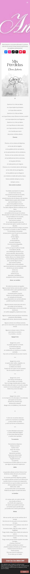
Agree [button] (24, 571)
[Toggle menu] (27, 2)
